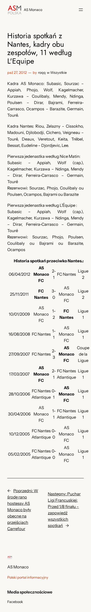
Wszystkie (58, 72)
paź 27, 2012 (17, 72)
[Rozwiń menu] (81, 10)
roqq (42, 72)
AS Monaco (33, 10)
